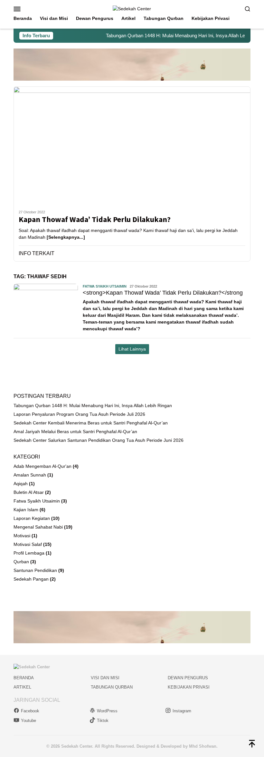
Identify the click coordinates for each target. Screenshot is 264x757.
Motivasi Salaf (28, 544)
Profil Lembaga (29, 553)
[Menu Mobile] (25, 8)
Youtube (28, 720)
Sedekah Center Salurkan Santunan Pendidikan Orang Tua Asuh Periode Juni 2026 (99, 440)
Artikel (22, 687)
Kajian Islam (26, 509)
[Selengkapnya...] (66, 237)
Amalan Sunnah (30, 474)
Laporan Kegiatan (32, 518)
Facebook (30, 710)
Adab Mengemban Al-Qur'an (42, 466)
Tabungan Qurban (112, 687)
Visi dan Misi (105, 677)
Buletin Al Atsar (29, 492)
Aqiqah (21, 483)
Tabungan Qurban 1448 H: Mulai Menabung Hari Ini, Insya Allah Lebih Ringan (180, 35)
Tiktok (102, 720)
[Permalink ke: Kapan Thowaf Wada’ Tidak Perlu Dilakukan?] (132, 145)
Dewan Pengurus (188, 677)
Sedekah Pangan (31, 579)
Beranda (24, 677)
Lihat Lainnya (132, 349)
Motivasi (22, 535)
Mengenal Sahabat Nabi (38, 527)
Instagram (182, 710)
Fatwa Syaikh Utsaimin (105, 286)
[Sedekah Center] (132, 8)
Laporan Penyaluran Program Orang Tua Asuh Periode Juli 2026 (79, 414)
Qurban (21, 561)
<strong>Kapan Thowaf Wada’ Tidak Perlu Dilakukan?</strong (163, 292)
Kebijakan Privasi (189, 687)
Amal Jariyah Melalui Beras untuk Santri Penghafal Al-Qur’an (75, 431)
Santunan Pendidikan (35, 570)
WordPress (107, 710)
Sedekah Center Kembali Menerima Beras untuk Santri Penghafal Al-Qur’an (91, 422)
